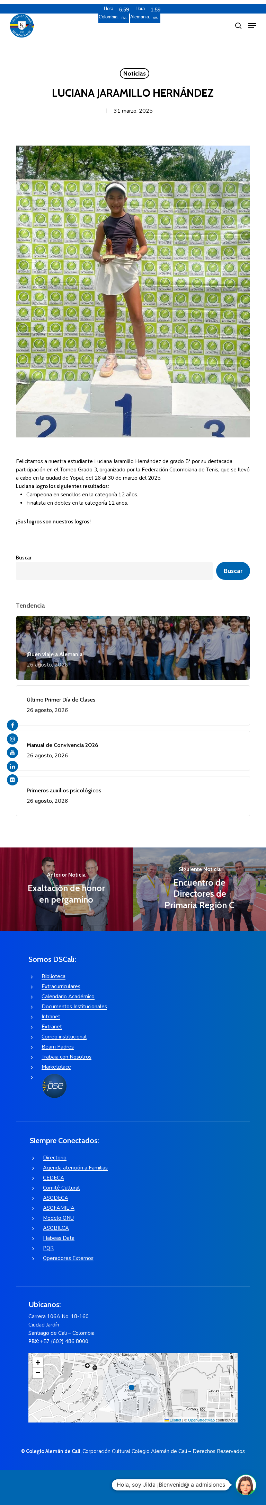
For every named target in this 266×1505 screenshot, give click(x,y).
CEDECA (53, 1177)
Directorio (54, 1157)
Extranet (52, 1026)
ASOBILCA (56, 1228)
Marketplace (56, 1066)
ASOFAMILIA (58, 1207)
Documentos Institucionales (74, 1006)
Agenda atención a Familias (75, 1167)
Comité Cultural (61, 1187)
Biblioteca (53, 976)
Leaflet (175, 1420)
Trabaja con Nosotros (66, 1056)
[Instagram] (12, 739)
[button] (252, 25)
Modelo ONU (58, 1218)
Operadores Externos (68, 1258)
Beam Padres (58, 1046)
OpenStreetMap (201, 1420)
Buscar (24, 558)
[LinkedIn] (12, 766)
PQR (48, 1248)
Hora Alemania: (140, 12)
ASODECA (55, 1197)
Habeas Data (58, 1238)
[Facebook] (12, 725)
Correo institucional (64, 1036)
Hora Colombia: (109, 12)
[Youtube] (12, 752)
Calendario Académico (68, 996)
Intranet (51, 1016)
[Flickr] (12, 779)
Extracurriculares (61, 986)
